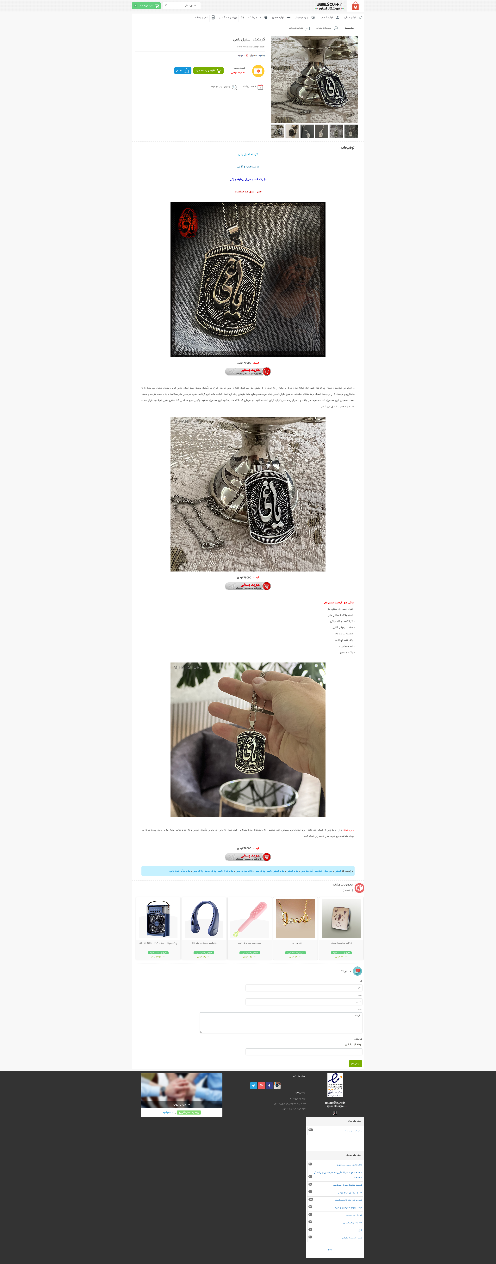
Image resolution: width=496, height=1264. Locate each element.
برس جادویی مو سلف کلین (249, 943)
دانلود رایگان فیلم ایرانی (350, 1192)
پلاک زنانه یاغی (225, 871)
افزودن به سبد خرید (205, 70)
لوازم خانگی (350, 17)
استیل (337, 871)
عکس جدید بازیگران (352, 1238)
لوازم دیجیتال (301, 17)
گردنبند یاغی (307, 871)
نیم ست (327, 871)
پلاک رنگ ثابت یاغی (179, 871)
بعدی (330, 1249)
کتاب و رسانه (201, 17)
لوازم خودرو (278, 17)
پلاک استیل (292, 871)
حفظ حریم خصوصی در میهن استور (290, 1104)
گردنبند (318, 871)
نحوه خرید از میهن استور (294, 1109)
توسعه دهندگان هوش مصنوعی (347, 1185)
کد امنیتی (358, 1039)
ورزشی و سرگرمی (228, 17)
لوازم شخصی (326, 17)
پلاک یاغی (260, 871)
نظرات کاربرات (296, 28)
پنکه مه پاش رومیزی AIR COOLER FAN (158, 943)
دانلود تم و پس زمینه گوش (349, 1165)
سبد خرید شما (146, 5)
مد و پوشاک (254, 17)
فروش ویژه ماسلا (354, 1215)
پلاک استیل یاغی (275, 871)
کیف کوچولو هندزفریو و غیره (348, 1208)
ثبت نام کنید (168, 1112)
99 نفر (179, 70)
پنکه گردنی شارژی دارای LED (204, 943)
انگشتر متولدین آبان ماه (341, 943)
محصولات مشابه (323, 28)
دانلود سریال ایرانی (352, 1223)
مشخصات (349, 28)
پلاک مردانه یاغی (244, 871)
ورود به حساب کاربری (189, 1112)
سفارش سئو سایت (353, 1131)
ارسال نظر (355, 1063)
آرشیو (347, 890)
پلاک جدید (210, 871)
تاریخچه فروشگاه (298, 1099)
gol (360, 1230)
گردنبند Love (295, 943)
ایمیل (360, 995)
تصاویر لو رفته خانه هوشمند (348, 1200)
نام (361, 981)
